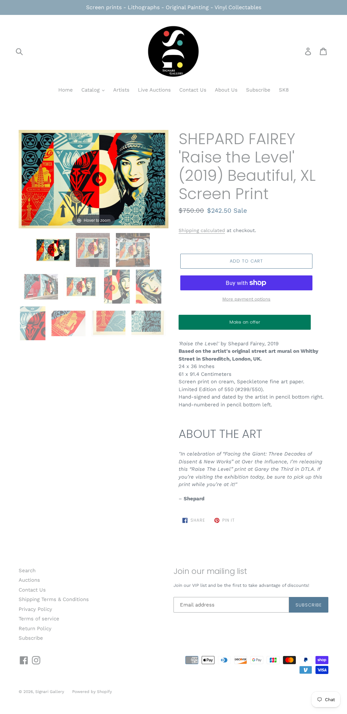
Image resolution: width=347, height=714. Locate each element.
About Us (226, 90)
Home (65, 90)
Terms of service (39, 619)
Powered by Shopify (92, 691)
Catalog (91, 90)
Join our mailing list (210, 571)
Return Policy (35, 628)
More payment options (246, 299)
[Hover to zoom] (93, 179)
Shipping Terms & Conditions (54, 599)
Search (27, 570)
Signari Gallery (50, 691)
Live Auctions (154, 90)
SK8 (284, 90)
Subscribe (258, 90)
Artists (121, 90)
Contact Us (192, 90)
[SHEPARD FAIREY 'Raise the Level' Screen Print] (54, 250)
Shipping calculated (202, 230)
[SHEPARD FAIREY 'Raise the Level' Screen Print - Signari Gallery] (82, 286)
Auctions (29, 580)
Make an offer (244, 324)
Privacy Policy (35, 609)
